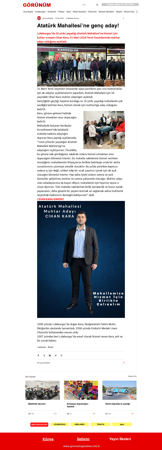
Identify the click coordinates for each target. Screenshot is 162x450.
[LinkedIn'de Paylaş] (50, 355)
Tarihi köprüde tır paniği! (117, 404)
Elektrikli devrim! (37, 404)
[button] (48, 439)
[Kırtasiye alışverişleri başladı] (81, 390)
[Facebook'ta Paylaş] (38, 355)
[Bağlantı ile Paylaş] (56, 355)
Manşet (50, 347)
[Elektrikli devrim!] (42, 390)
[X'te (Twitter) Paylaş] (44, 355)
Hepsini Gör (132, 376)
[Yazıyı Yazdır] (61, 355)
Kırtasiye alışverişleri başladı (77, 405)
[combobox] (91, 4)
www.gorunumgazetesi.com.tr (81, 446)
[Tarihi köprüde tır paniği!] (119, 390)
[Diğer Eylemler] (123, 18)
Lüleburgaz (42, 347)
